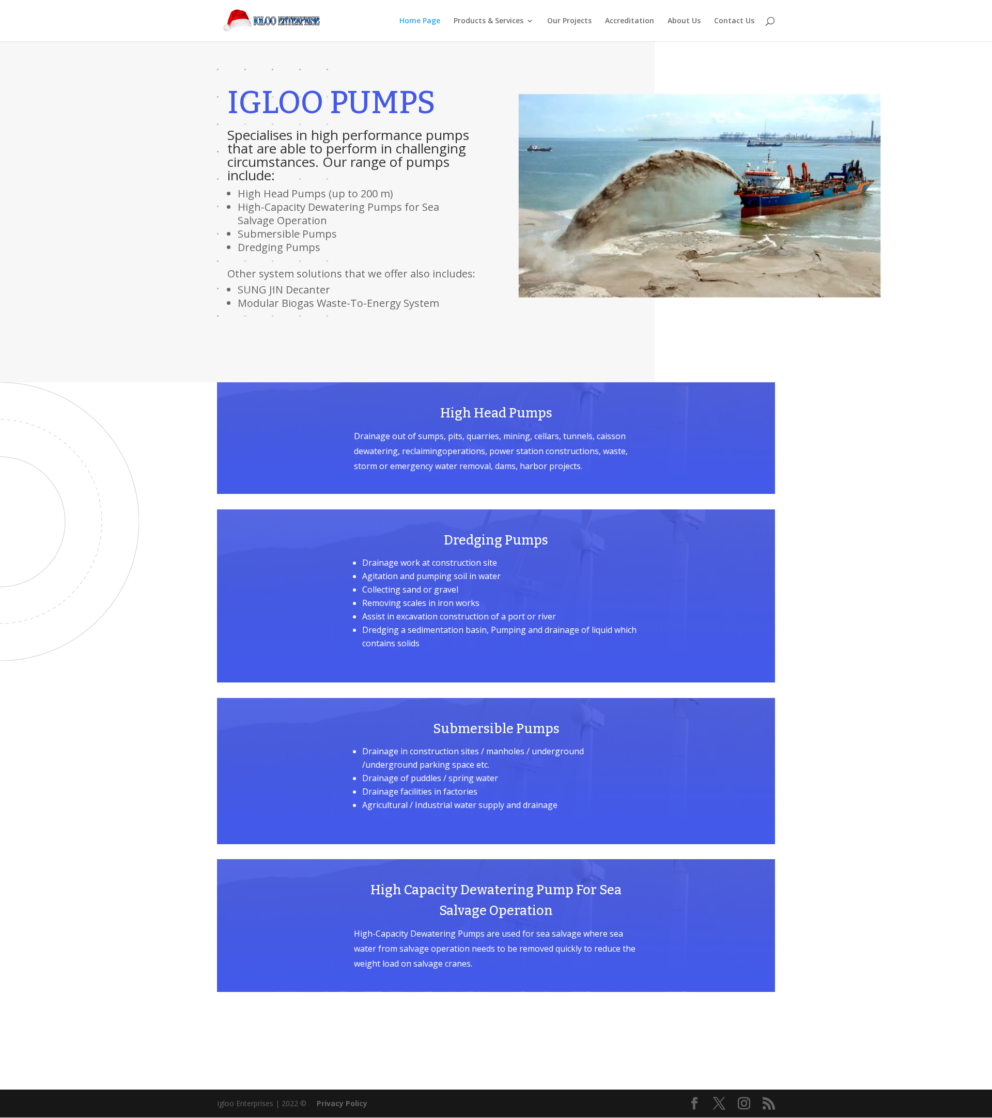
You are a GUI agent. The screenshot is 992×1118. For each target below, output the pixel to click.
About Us (684, 21)
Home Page (419, 21)
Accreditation (629, 21)
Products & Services (488, 21)
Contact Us (734, 21)
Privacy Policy (342, 1103)
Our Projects (569, 21)
